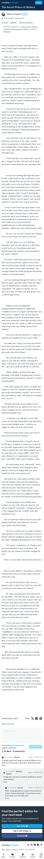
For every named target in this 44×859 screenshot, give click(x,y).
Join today (21, 826)
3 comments (18, 18)
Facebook (21, 836)
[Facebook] (38, 845)
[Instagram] (31, 845)
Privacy (15, 850)
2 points (12, 771)
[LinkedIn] (35, 845)
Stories (32, 857)
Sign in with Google (21, 831)
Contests (23, 857)
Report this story (8, 724)
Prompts (12, 857)
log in (20, 745)
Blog (40, 857)
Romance (13, 22)
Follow (25, 14)
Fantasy (5, 22)
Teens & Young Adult (25, 22)
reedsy (10, 2)
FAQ (3, 850)
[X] (28, 845)
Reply (4, 765)
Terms (8, 850)
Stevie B (17, 757)
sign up (12, 745)
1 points (10, 757)
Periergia (6, 32)
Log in (39, 2)
